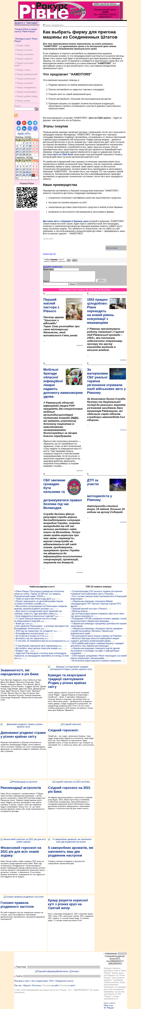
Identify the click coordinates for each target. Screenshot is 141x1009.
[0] (44, 596)
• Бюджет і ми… (22, 651)
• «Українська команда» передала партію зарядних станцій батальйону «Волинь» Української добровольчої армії (97, 631)
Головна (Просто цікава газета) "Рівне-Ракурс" (26, 30)
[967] (46, 638)
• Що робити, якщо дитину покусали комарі (36, 648)
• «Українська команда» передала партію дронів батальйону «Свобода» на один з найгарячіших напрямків (95, 650)
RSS (51, 981)
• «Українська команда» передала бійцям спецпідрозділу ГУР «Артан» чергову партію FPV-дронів (96, 603)
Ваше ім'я (48, 269)
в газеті (71, 985)
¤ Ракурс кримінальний (26, 74)
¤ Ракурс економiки (24, 54)
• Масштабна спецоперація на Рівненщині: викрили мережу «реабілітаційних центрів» (40, 607)
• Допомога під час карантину (29, 638)
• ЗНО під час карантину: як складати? (33, 631)
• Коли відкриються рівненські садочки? (34, 616)
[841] (46, 633)
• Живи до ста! (21, 623)
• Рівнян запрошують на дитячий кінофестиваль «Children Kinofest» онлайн (38, 602)
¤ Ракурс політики (23, 50)
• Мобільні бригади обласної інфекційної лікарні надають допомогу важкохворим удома (95, 639)
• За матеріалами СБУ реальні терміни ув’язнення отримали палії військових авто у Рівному (96, 592)
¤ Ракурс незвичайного (26, 92)
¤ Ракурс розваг (22, 100)
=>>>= (80, 345)
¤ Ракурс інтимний (23, 83)
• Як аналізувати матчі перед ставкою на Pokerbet (96, 636)
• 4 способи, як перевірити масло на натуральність (40, 641)
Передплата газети (64, 981)
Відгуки (26, 985)
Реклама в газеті (22, 981)
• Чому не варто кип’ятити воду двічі (32, 599)
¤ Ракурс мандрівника (25, 87)
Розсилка (36, 985)
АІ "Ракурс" (109, 1008)
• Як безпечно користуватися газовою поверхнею (96, 661)
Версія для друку (112, 248)
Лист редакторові (39, 981)
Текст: (46, 281)
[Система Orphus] (60, 261)
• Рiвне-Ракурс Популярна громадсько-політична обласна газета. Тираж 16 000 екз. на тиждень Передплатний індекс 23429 (39, 593)
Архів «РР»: (24, 133)
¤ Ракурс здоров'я (23, 59)
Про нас (18, 985)
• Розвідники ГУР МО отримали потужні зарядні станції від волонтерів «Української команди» (99, 619)
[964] (53, 599)
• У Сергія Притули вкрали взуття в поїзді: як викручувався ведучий (35, 619)
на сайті (55, 985)
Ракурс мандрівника (53, 25)
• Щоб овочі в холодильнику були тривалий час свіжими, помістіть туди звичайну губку (38, 612)
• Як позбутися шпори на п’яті (29, 636)
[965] (43, 604)
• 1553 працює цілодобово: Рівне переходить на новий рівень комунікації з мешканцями (99, 657)
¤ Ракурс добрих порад (26, 96)
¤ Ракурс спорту (23, 70)
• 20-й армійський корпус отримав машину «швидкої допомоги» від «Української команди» (97, 644)
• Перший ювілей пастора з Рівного (89, 608)
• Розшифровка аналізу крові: (29, 633)
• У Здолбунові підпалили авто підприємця (36, 646)
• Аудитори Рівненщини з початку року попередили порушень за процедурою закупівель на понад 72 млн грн (41, 655)
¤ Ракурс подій (22, 45)
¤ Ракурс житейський (25, 78)
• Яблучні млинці (79, 611)
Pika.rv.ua (108, 1005)
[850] (46, 636)
